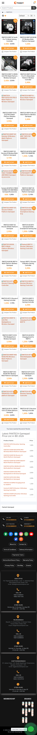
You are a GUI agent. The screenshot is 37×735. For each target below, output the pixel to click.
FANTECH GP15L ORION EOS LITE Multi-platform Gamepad (9, 410)
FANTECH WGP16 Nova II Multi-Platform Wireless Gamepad (28, 114)
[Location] (6, 534)
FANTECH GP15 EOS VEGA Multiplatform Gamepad (28, 373)
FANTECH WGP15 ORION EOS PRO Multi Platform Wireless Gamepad (9, 76)
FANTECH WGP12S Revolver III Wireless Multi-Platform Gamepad (9, 153)
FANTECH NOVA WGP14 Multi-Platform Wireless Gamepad (9, 263)
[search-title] (33, 8)
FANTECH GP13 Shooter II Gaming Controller (9, 299)
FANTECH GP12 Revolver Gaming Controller (28, 409)
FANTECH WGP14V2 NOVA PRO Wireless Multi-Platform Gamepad (10, 373)
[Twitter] (16, 539)
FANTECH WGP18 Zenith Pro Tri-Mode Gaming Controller (9, 39)
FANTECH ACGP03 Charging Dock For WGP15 (28, 337)
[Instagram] (21, 534)
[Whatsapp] (26, 534)
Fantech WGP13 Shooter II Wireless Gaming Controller (28, 263)
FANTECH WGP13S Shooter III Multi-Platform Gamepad (9, 226)
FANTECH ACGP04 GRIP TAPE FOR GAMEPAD (28, 152)
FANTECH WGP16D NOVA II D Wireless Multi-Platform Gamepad (28, 39)
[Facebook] (11, 534)
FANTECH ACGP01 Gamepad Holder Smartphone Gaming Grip (28, 226)
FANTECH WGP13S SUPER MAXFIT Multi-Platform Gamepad (28, 190)
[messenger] (16, 534)
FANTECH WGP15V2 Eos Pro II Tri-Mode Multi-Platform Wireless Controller (28, 77)
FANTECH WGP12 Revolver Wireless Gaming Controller (28, 300)
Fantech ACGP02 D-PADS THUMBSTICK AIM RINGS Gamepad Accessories (9, 190)
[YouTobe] (31, 534)
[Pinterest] (21, 539)
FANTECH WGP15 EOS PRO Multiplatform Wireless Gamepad (9, 337)
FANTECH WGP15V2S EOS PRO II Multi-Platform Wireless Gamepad (10, 115)
